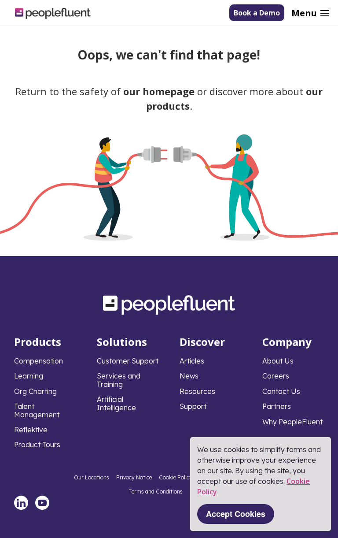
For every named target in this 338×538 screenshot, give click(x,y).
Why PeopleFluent (292, 421)
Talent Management (36, 410)
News (189, 375)
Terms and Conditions (156, 491)
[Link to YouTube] (42, 503)
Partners (276, 406)
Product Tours (37, 444)
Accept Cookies (235, 513)
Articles (192, 360)
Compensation (38, 360)
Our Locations (91, 477)
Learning (28, 375)
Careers (275, 375)
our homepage (159, 91)
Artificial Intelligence (116, 403)
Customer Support (127, 360)
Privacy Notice (134, 477)
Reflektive (31, 429)
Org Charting (35, 391)
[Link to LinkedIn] (21, 503)
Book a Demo (257, 13)
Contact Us (281, 391)
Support (193, 406)
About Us (278, 360)
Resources (197, 391)
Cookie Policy (175, 477)
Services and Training (118, 379)
